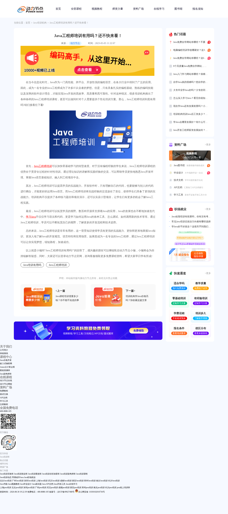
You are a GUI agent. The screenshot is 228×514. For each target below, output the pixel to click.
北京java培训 (17, 487)
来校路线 (4, 353)
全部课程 (76, 8)
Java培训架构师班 (68, 474)
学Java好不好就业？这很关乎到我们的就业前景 (191, 226)
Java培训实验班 (7, 474)
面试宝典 (4, 394)
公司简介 (4, 350)
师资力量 (117, 8)
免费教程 (4, 391)
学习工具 (4, 401)
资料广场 (138, 8)
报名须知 (197, 8)
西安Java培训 (78, 481)
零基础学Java (18, 477)
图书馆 (178, 8)
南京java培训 (99, 487)
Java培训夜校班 (35, 474)
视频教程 (97, 8)
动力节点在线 (6, 380)
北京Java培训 (6, 481)
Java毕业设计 (26, 484)
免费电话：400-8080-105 (38, 492)
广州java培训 (40, 487)
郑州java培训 (87, 487)
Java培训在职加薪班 (51, 474)
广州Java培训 (18, 481)
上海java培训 (5, 487)
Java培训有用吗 (32, 265)
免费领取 (138, 330)
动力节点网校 (6, 384)
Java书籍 (4, 484)
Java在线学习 (71, 484)
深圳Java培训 (30, 481)
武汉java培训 (52, 487)
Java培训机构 (40, 23)
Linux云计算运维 (7, 367)
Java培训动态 (6, 477)
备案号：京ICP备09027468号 (61, 492)
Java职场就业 (30, 477)
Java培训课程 (82, 474)
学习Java (31, 216)
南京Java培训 (102, 481)
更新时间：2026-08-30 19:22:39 (13, 492)
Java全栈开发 (6, 360)
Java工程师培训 (43, 166)
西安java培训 (75, 487)
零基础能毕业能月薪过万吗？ (190, 235)
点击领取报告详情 (198, 255)
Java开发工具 (59, 484)
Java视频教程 (14, 484)
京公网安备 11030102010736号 (91, 492)
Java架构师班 (6, 374)
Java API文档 (47, 484)
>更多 (208, 144)
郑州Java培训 (90, 481)
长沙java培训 (110, 487)
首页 (58, 8)
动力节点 (75, 43)
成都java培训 (64, 487)
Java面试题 (37, 484)
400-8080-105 (5, 411)
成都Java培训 (66, 481)
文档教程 (4, 404)
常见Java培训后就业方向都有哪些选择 (191, 221)
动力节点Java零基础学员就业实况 (190, 241)
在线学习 (159, 8)
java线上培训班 (123, 487)
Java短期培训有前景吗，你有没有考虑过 (191, 216)
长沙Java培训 (114, 481)
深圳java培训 (29, 487)
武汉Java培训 (54, 481)
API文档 (3, 397)
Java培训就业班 (21, 474)
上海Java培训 (42, 481)
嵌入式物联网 (6, 363)
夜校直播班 (5, 370)
